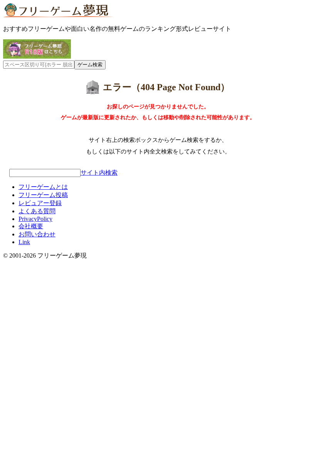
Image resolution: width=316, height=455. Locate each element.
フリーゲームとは (43, 187)
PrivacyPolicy (35, 219)
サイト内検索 (99, 172)
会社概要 (30, 226)
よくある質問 (36, 211)
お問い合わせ (36, 234)
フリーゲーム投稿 (43, 195)
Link (24, 242)
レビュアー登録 (40, 203)
